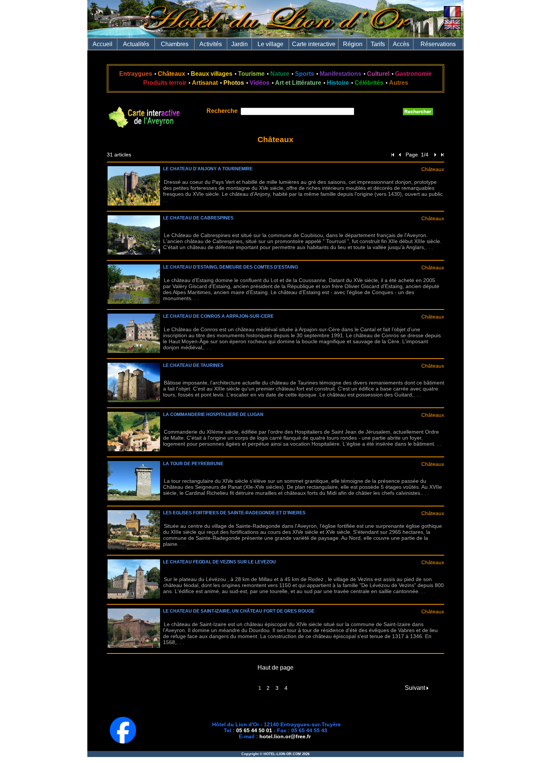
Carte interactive (313, 44)
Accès (401, 44)
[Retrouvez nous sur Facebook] (123, 741)
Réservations (438, 44)
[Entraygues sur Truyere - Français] (452, 15)
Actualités (136, 44)
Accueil (102, 44)
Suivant (416, 688)
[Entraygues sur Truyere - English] (452, 28)
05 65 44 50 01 (254, 730)
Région (352, 44)
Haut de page (275, 667)
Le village (270, 44)
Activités (210, 44)
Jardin (239, 44)
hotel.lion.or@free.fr (285, 736)
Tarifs (378, 44)
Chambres (175, 44)
